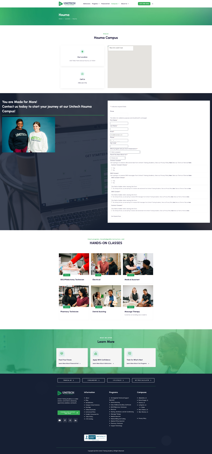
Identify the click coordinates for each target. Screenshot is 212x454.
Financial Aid (105, 3)
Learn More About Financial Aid (68, 363)
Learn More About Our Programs (137, 363)
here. (170, 162)
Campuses (114, 3)
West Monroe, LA (143, 412)
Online (143, 407)
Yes (114, 168)
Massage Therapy (116, 414)
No (114, 170)
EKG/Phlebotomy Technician (119, 407)
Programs (95, 3)
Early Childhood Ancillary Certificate (121, 405)
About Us (124, 3)
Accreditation (89, 402)
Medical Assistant (116, 416)
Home (60, 19)
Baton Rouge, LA (143, 400)
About (87, 398)
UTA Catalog (89, 419)
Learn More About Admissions (102, 363)
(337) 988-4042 (144, 3)
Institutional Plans (90, 412)
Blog (87, 400)
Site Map (88, 407)
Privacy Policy (142, 418)
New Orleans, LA (143, 409)
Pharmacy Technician (117, 423)
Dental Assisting (115, 402)
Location (67, 19)
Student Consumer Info (92, 414)
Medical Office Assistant (118, 421)
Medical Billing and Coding (118, 419)
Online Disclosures (91, 409)
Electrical (113, 409)
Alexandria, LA (143, 398)
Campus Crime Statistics (93, 405)
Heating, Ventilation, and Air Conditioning (122, 412)
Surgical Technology (116, 425)
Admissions (86, 3)
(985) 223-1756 (82, 83)
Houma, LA (142, 402)
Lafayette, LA (142, 405)
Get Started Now (116, 216)
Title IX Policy (89, 416)
